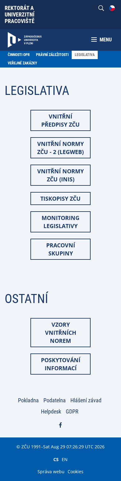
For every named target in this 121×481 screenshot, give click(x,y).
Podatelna (54, 400)
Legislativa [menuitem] (85, 55)
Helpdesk (51, 411)
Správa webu (51, 471)
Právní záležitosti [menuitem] (52, 55)
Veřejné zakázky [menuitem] (22, 63)
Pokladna (28, 400)
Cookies (75, 471)
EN (65, 459)
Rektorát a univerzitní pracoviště (19, 14)
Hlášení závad (85, 400)
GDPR (72, 411)
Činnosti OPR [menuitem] (19, 55)
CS (56, 459)
